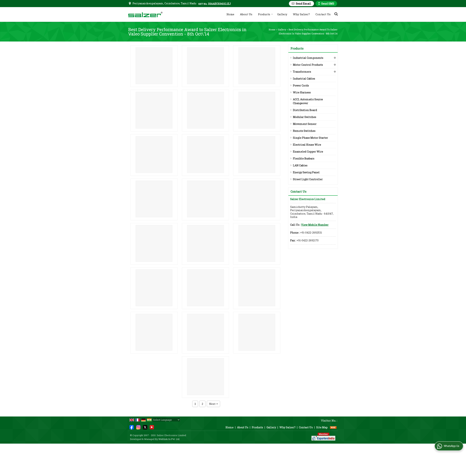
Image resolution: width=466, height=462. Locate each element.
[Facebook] (131, 427)
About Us (246, 14)
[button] (315, 224)
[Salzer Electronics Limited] (145, 14)
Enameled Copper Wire (308, 151)
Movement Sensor (305, 124)
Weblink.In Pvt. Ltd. (169, 439)
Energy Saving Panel (306, 172)
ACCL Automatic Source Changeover (308, 101)
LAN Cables (300, 165)
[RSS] (333, 427)
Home (230, 14)
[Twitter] (145, 427)
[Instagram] (138, 427)
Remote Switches (304, 131)
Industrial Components (308, 58)
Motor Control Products (308, 64)
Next (213, 404)
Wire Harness (302, 92)
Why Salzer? (301, 14)
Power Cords (301, 85)
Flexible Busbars (303, 158)
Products (264, 14)
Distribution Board (305, 110)
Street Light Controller (308, 179)
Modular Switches (304, 117)
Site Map (322, 427)
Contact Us (323, 14)
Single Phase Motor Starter (310, 137)
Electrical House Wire (307, 144)
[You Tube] (152, 427)
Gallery (282, 14)
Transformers (302, 71)
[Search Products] (335, 14)
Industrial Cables (304, 78)
